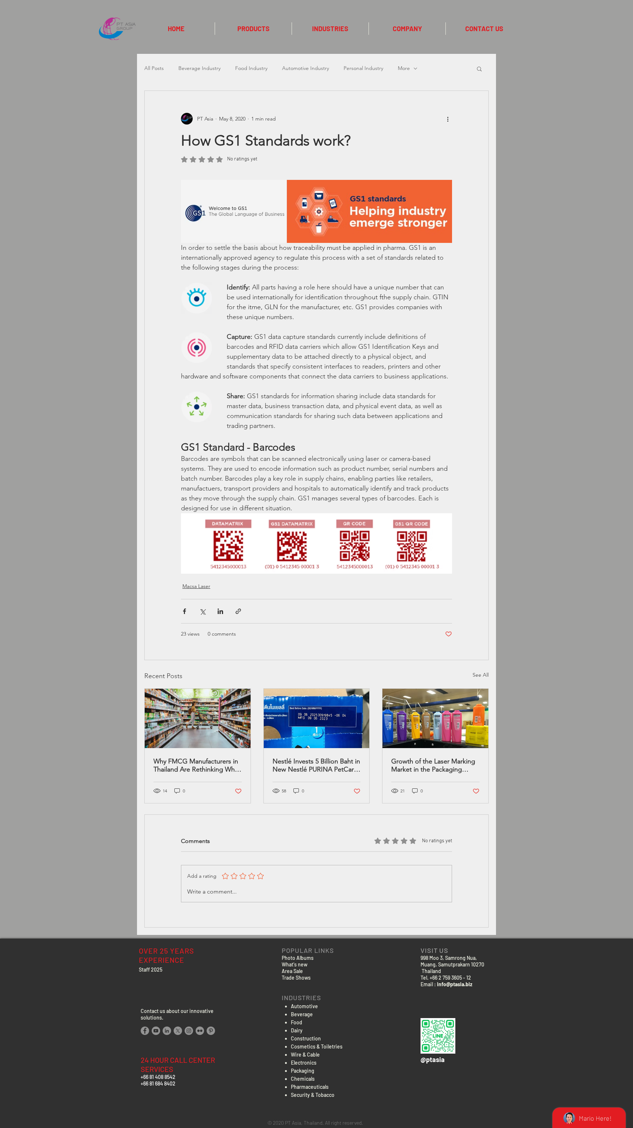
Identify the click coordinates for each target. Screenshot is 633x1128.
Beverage (302, 1014)
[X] (178, 1031)
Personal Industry (363, 68)
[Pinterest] (211, 1031)
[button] (479, 68)
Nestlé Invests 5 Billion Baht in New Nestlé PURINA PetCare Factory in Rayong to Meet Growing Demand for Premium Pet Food (316, 765)
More (404, 68)
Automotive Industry (305, 68)
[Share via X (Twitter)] (202, 611)
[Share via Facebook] (184, 611)
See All (481, 675)
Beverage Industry (199, 68)
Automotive (304, 1006)
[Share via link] (238, 611)
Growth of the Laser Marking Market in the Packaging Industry (433, 765)
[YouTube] (156, 1031)
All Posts (154, 68)
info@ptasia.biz (454, 984)
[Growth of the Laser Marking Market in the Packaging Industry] (435, 718)
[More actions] (447, 118)
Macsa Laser (196, 586)
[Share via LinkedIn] (220, 611)
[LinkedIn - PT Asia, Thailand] (167, 1031)
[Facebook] (145, 1031)
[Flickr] (200, 1031)
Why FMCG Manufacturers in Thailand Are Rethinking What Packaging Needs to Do (196, 765)
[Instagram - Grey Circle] (189, 1031)
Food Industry (251, 68)
